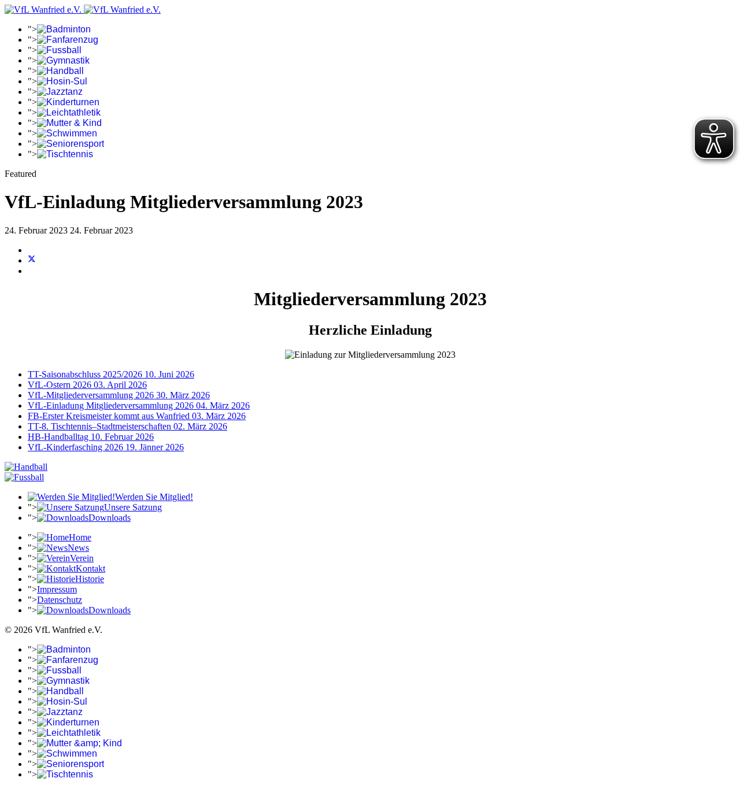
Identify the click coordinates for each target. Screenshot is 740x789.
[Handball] (26, 467)
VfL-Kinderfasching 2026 (106, 447)
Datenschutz (59, 600)
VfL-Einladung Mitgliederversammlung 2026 (139, 405)
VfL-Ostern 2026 (87, 385)
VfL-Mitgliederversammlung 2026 (119, 395)
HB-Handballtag (91, 437)
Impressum (57, 589)
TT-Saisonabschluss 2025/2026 (111, 374)
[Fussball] (24, 477)
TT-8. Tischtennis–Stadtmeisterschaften (127, 426)
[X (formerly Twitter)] (32, 260)
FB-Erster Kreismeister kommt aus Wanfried (137, 416)
